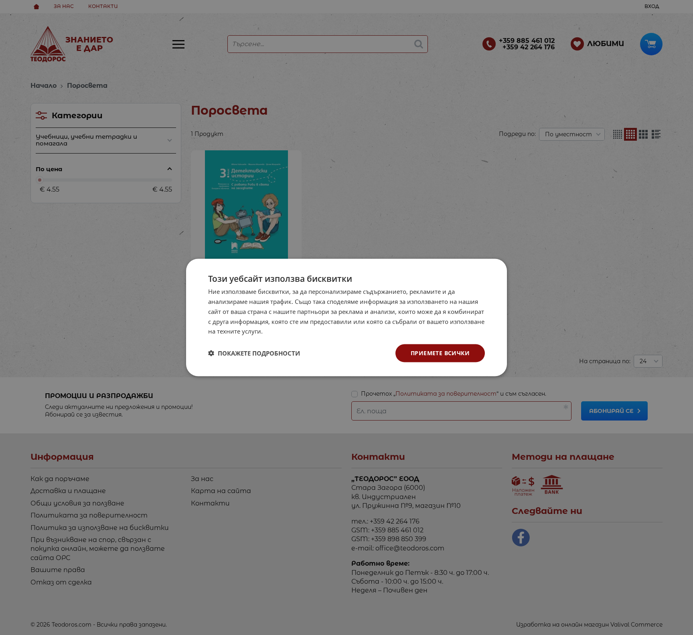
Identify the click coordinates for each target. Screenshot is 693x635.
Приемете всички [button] (440, 353)
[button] (254, 353)
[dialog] (346, 317)
